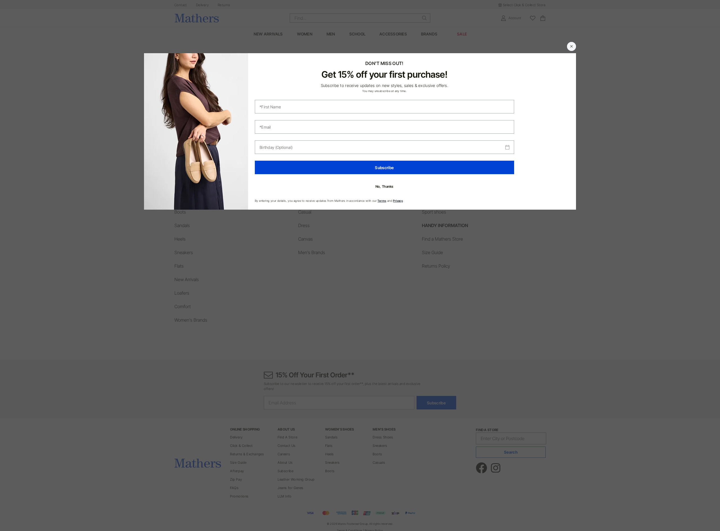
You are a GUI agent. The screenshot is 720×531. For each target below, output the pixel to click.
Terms (381, 200)
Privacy (398, 200)
